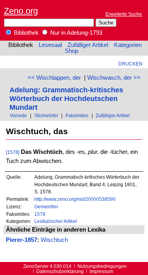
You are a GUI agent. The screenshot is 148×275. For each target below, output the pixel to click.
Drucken (130, 63)
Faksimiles (77, 115)
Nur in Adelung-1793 (75, 33)
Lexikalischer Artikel (55, 221)
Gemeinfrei (46, 206)
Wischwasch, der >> (114, 78)
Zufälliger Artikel (87, 45)
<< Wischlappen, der (54, 78)
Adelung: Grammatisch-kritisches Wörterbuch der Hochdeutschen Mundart (66, 98)
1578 (39, 214)
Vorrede (18, 115)
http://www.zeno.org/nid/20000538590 (75, 199)
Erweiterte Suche (123, 14)
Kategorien (128, 45)
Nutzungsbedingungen (102, 266)
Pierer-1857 (21, 240)
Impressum (101, 271)
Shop (71, 51)
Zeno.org (21, 11)
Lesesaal (50, 45)
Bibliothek (25, 33)
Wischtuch (54, 240)
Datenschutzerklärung (60, 271)
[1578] (12, 152)
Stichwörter (46, 115)
